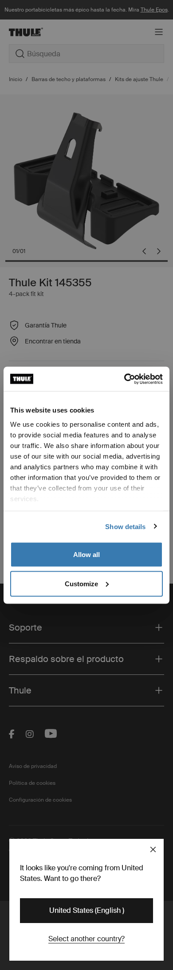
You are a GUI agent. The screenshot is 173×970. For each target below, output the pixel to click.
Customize (81, 583)
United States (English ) (86, 910)
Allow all (86, 554)
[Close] (153, 849)
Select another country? (86, 938)
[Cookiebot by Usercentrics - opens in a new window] (124, 379)
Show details (125, 526)
